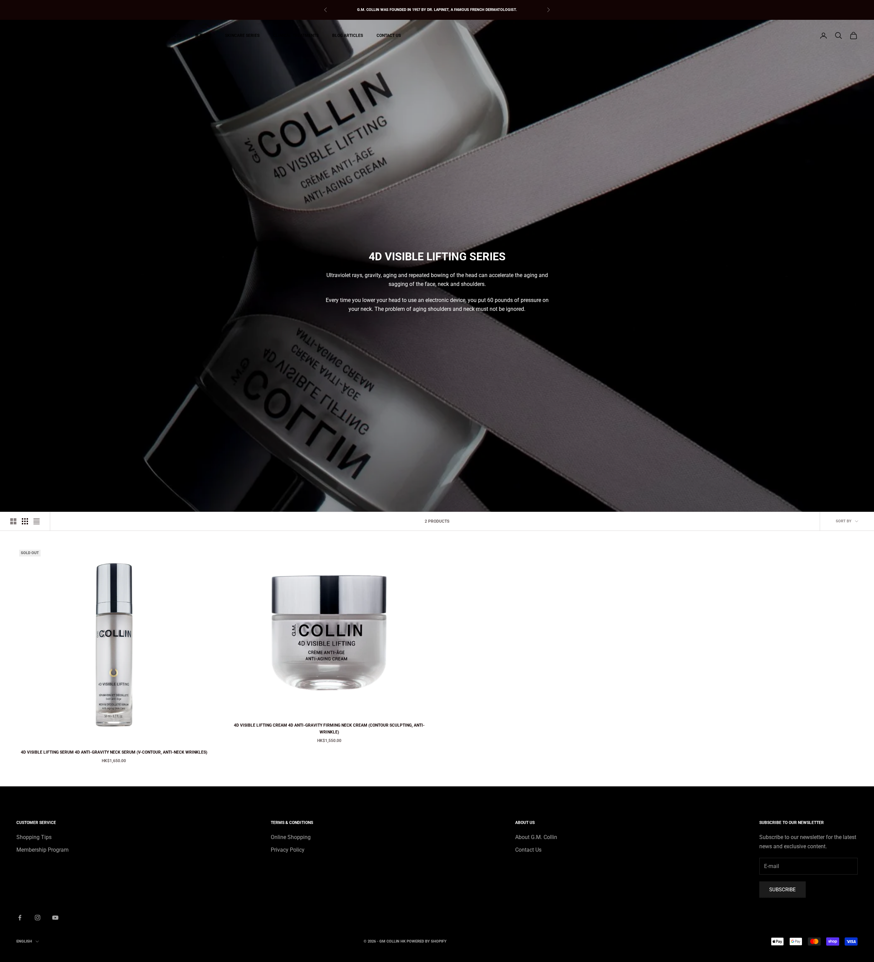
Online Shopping (291, 837)
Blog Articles (347, 35)
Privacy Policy (288, 850)
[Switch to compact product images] (36, 521)
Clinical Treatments (296, 35)
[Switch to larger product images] (13, 521)
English (24, 941)
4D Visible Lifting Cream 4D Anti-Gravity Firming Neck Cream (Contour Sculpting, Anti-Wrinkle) (329, 728)
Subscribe (782, 890)
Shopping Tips (34, 837)
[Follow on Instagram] (37, 917)
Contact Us (389, 35)
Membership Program (42, 850)
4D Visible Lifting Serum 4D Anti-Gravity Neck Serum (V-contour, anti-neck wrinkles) (114, 752)
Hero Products (165, 35)
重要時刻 (203, 35)
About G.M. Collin (536, 837)
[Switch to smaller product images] (25, 521)
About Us (125, 35)
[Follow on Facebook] (19, 917)
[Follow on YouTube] (55, 917)
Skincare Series (242, 35)
